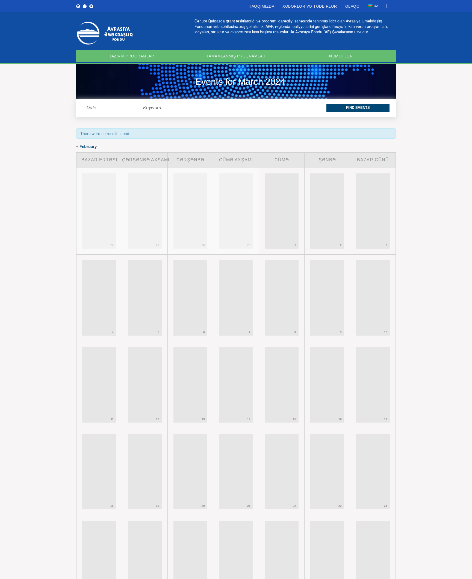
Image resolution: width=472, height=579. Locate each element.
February (86, 146)
